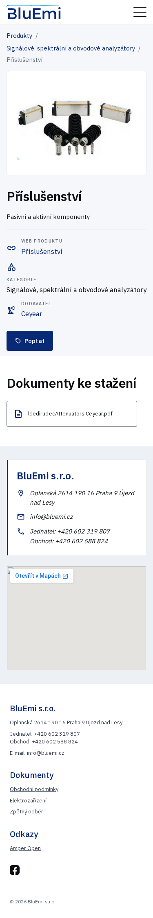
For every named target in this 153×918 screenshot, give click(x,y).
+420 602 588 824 (81, 541)
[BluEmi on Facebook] (15, 870)
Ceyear (31, 313)
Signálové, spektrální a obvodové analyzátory (71, 48)
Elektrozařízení (28, 800)
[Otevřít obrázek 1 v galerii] (76, 123)
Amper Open (25, 848)
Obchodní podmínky (34, 789)
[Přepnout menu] (139, 12)
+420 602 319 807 (83, 531)
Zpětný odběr (26, 811)
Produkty (19, 35)
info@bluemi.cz (51, 516)
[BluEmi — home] (34, 12)
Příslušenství (41, 251)
